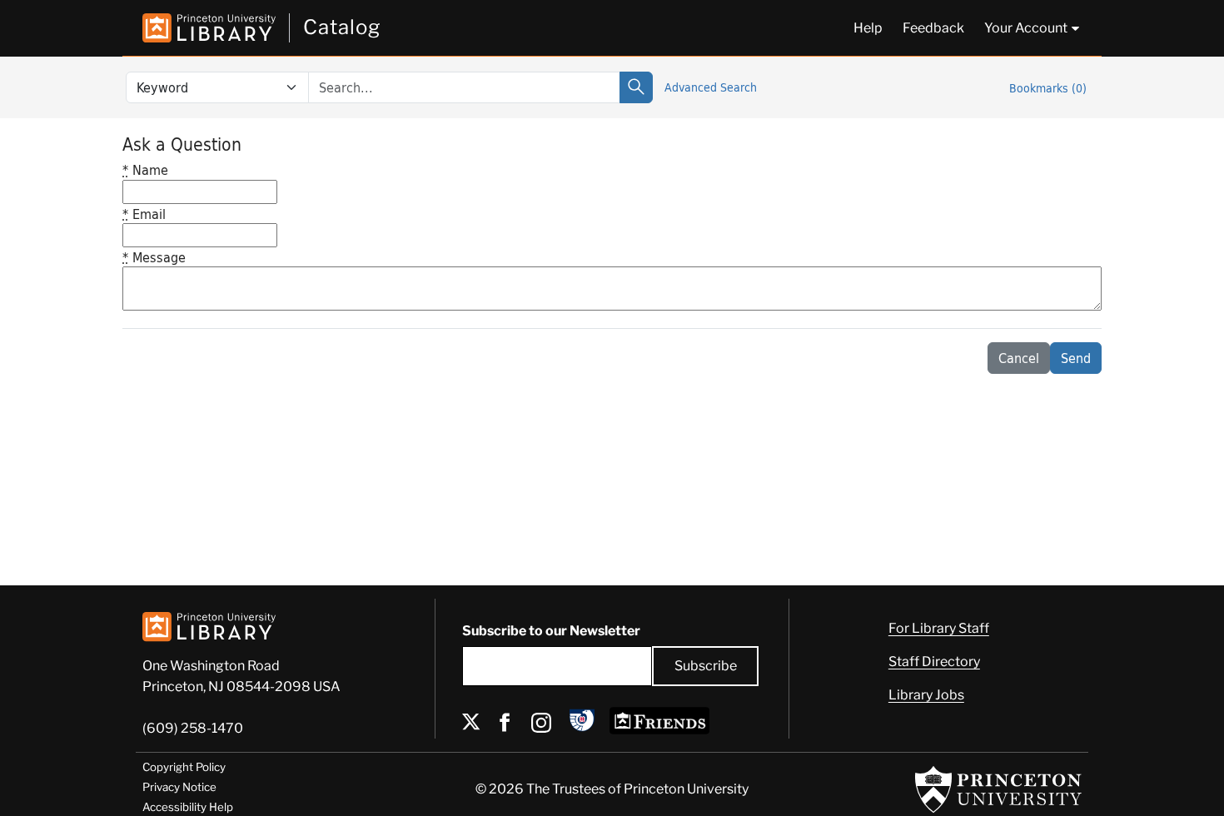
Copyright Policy (184, 767)
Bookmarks (1048, 88)
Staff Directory (934, 661)
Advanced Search (710, 87)
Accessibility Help (187, 807)
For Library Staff (938, 628)
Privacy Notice (179, 787)
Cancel (1018, 357)
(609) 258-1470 (192, 728)
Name (145, 169)
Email (144, 213)
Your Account (1025, 28)
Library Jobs (926, 695)
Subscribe (705, 666)
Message (154, 256)
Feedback (933, 28)
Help (868, 28)
